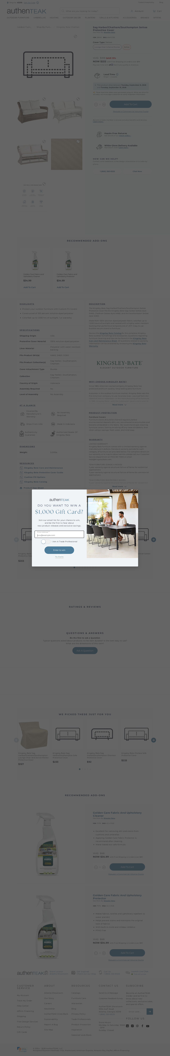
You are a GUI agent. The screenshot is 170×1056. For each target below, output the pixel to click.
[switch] (46, 541)
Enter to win (59, 550)
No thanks (59, 557)
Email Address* (43, 532)
